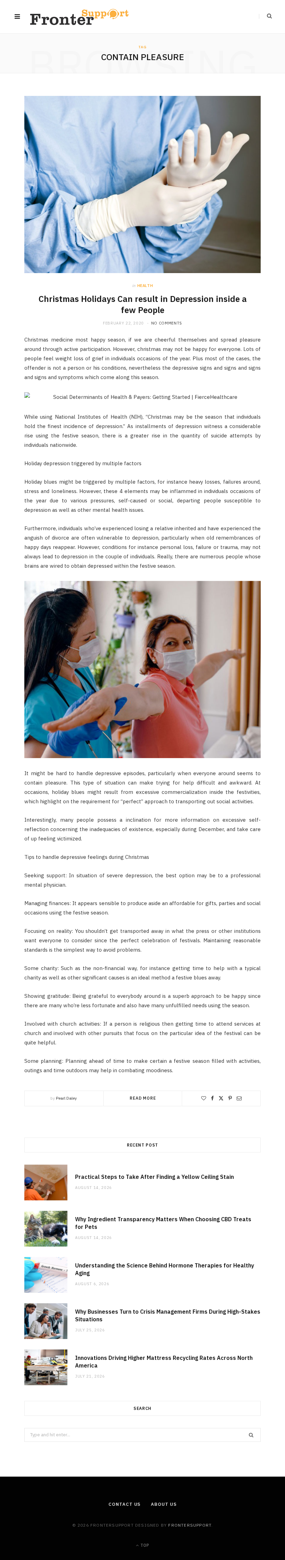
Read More (143, 1098)
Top (144, 1545)
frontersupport (189, 1525)
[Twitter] (221, 1098)
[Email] (239, 1098)
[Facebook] (212, 1098)
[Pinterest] (230, 1098)
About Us (163, 1504)
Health (145, 285)
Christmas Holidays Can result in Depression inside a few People (143, 304)
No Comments (166, 323)
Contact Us (124, 1504)
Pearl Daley (66, 1098)
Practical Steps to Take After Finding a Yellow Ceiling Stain (154, 1176)
